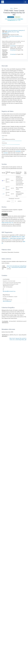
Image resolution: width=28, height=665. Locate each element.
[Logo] (2, 2)
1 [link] (12, 201)
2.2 (3, 188)
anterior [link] (8, 201)
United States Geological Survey (15, 36)
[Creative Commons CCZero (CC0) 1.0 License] (5, 214)
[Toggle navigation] (25, 2)
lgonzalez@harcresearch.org (9, 291)
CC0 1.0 (8, 37)
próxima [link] (19, 201)
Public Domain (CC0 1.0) (7, 222)
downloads (18, 151)
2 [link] (15, 201)
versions (6, 153)
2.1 (3, 193)
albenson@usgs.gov (7, 301)
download (13, 45)
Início (11, 8)
